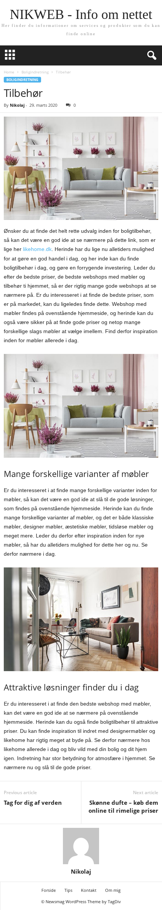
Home (9, 72)
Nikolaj (17, 105)
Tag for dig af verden (33, 802)
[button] (150, 55)
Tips (68, 890)
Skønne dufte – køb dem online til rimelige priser (123, 806)
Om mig (113, 890)
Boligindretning (35, 72)
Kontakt (88, 890)
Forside (48, 890)
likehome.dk (37, 249)
